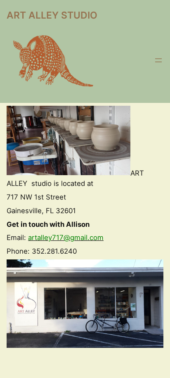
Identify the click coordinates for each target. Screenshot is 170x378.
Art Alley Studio (52, 15)
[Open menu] (158, 60)
